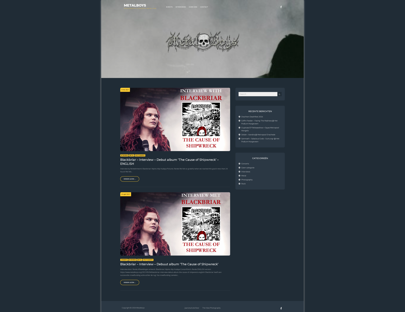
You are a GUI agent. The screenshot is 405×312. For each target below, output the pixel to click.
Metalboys (135, 5)
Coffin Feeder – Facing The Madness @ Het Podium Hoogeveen (259, 122)
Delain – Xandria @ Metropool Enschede (258, 135)
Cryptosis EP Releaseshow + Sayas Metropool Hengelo (260, 129)
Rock (243, 184)
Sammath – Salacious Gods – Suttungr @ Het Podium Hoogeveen (260, 140)
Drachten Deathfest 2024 (252, 117)
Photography (130, 8)
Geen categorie (247, 168)
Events (169, 7)
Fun (154, 8)
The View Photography (211, 308)
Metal (149, 8)
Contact (204, 7)
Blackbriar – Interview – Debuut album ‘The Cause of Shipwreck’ (169, 264)
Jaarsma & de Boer (192, 308)
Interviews (181, 7)
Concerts (141, 8)
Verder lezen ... (130, 179)
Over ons (193, 7)
